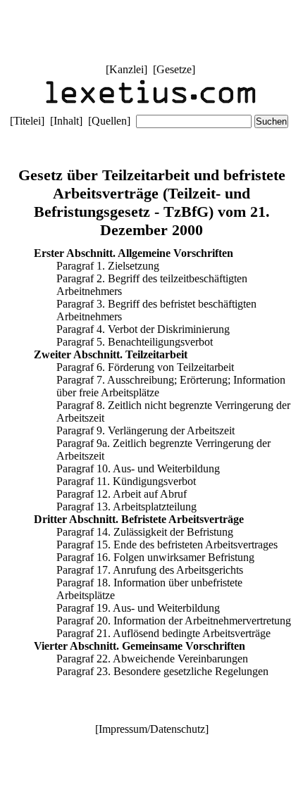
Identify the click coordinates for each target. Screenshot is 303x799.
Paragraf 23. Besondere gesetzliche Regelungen (162, 671)
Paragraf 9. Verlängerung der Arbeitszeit (145, 430)
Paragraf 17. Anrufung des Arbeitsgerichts (149, 570)
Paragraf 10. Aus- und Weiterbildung (138, 468)
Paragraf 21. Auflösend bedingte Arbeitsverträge (163, 633)
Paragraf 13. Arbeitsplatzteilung (126, 506)
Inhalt (66, 121)
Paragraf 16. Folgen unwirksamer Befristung (155, 557)
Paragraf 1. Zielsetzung (107, 266)
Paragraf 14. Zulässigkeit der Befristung (144, 532)
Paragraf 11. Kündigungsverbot (126, 481)
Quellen (109, 121)
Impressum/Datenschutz (152, 729)
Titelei (27, 121)
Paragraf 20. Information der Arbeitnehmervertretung (173, 621)
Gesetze (174, 69)
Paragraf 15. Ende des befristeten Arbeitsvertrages (167, 545)
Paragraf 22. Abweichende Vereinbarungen (152, 659)
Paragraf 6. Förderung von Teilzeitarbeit (145, 367)
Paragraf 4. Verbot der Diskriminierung (143, 329)
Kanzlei (126, 69)
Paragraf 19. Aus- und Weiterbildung (138, 608)
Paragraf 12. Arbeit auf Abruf (121, 494)
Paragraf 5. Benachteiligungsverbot (134, 342)
